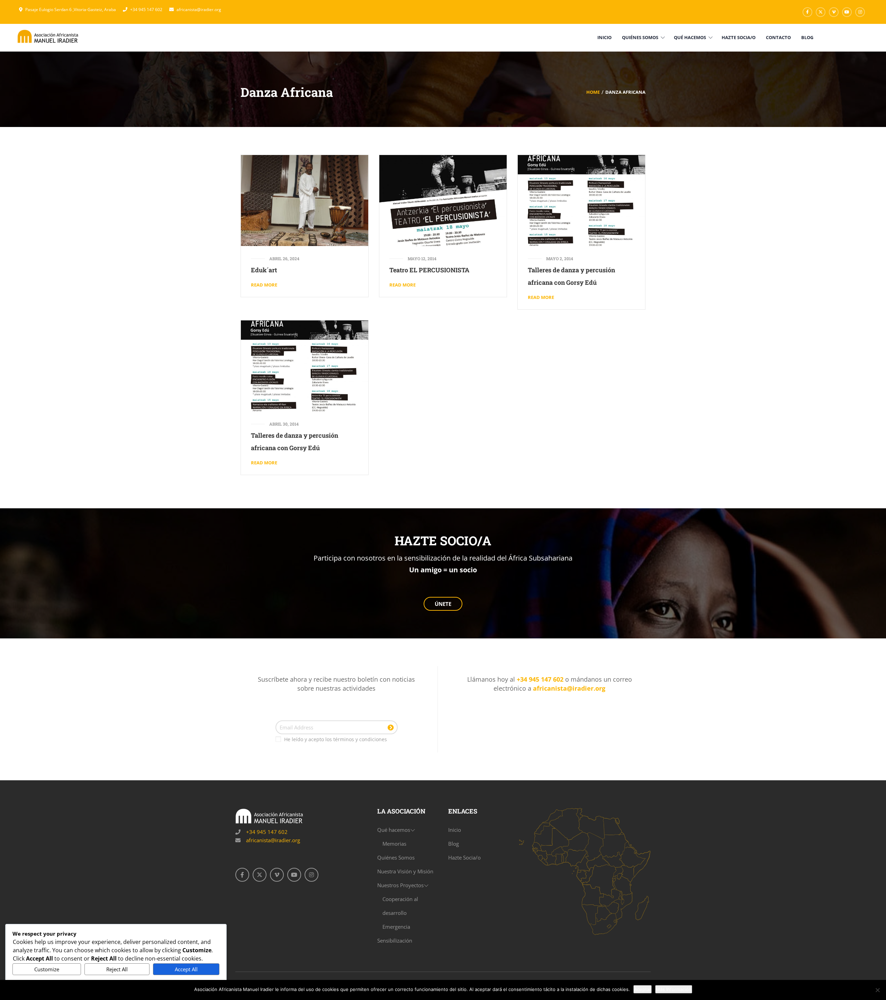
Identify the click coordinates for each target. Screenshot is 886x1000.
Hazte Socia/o (464, 857)
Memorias (394, 843)
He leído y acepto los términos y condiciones (335, 739)
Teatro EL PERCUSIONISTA (429, 270)
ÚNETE (443, 603)
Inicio (454, 829)
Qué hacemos (393, 829)
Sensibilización (394, 940)
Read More (264, 285)
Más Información (673, 989)
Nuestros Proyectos (400, 885)
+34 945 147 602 (146, 9)
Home (593, 92)
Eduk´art (264, 270)
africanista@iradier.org (199, 9)
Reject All (117, 969)
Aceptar (642, 989)
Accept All (186, 969)
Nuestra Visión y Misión (405, 871)
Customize (46, 969)
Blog (453, 843)
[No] (877, 990)
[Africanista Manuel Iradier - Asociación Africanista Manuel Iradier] (48, 36)
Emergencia (396, 926)
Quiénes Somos (396, 857)
